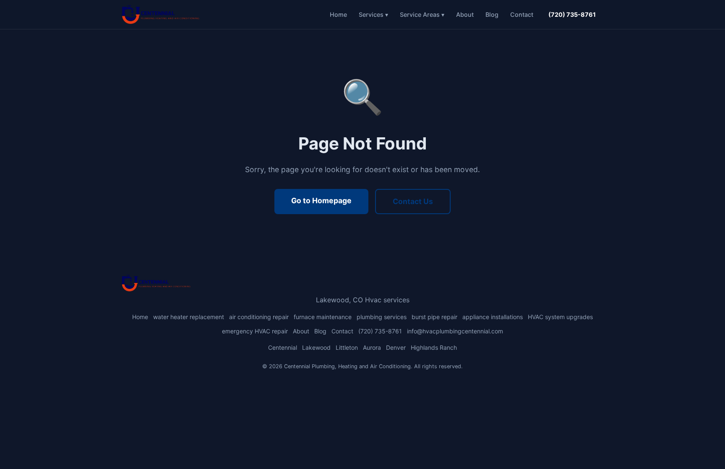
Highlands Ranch (434, 347)
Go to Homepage (321, 200)
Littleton (347, 347)
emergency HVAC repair (255, 331)
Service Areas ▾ (422, 14)
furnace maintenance (323, 316)
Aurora (372, 347)
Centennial (282, 347)
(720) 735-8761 (572, 14)
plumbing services (382, 316)
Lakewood (316, 347)
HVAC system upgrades (560, 316)
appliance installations (492, 316)
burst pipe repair (434, 316)
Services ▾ (373, 14)
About (465, 14)
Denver (396, 347)
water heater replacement (188, 316)
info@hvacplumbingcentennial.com (455, 331)
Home (338, 14)
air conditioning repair (259, 316)
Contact (521, 14)
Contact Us (413, 201)
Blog (491, 14)
